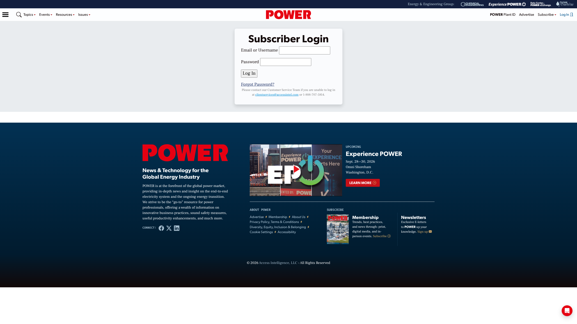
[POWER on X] (169, 228)
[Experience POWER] (507, 4)
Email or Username (259, 50)
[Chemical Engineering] (472, 4)
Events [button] (44, 14)
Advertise (526, 14)
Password (250, 62)
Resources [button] (64, 14)
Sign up (423, 232)
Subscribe (380, 236)
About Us (298, 217)
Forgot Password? (257, 84)
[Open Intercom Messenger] (567, 310)
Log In (565, 14)
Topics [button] (28, 14)
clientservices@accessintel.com (276, 95)
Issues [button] (83, 14)
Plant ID (502, 14)
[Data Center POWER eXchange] (541, 4)
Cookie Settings (261, 232)
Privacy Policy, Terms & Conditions (274, 222)
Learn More (360, 182)
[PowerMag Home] (288, 14)
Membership (277, 217)
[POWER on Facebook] (161, 228)
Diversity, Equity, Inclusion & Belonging (278, 227)
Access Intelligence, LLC (278, 263)
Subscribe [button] (546, 14)
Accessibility (287, 232)
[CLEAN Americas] (565, 4)
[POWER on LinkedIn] (176, 228)
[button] (5, 14)
